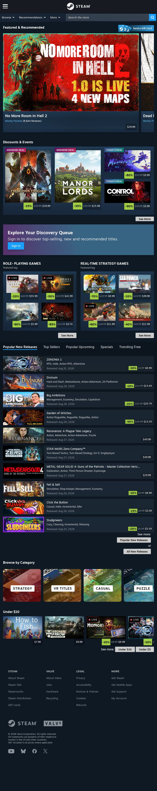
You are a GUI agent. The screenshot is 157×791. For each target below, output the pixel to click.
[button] (8, 17)
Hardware (52, 691)
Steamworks (15, 691)
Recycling (52, 698)
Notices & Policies (87, 691)
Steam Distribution (19, 698)
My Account (119, 698)
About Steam (16, 678)
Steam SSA (14, 684)
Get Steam (117, 678)
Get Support (119, 691)
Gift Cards (14, 705)
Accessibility (83, 684)
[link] (28, 180)
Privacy (80, 678)
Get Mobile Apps (121, 684)
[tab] (20, 347)
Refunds (81, 705)
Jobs (49, 684)
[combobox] (107, 17)
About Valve (53, 678)
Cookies (81, 698)
